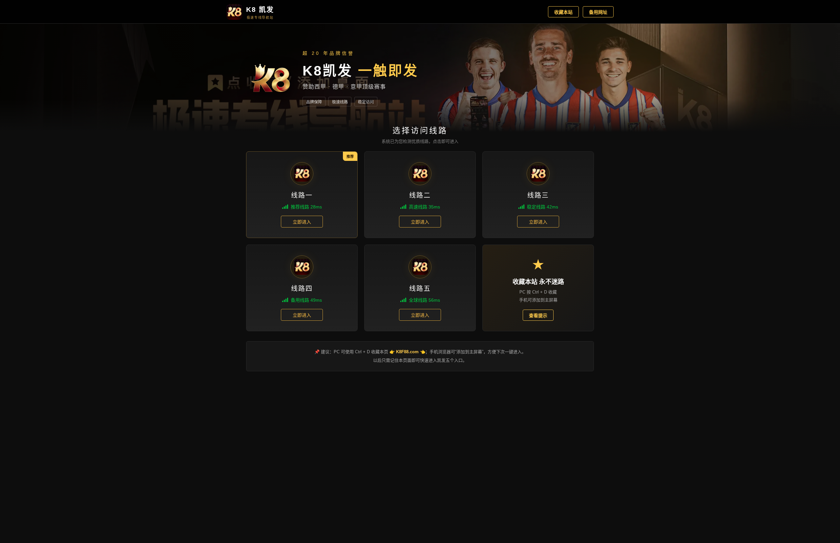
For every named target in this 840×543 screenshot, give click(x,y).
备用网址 (598, 12)
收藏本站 (563, 12)
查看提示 (538, 315)
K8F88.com (407, 351)
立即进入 (302, 222)
